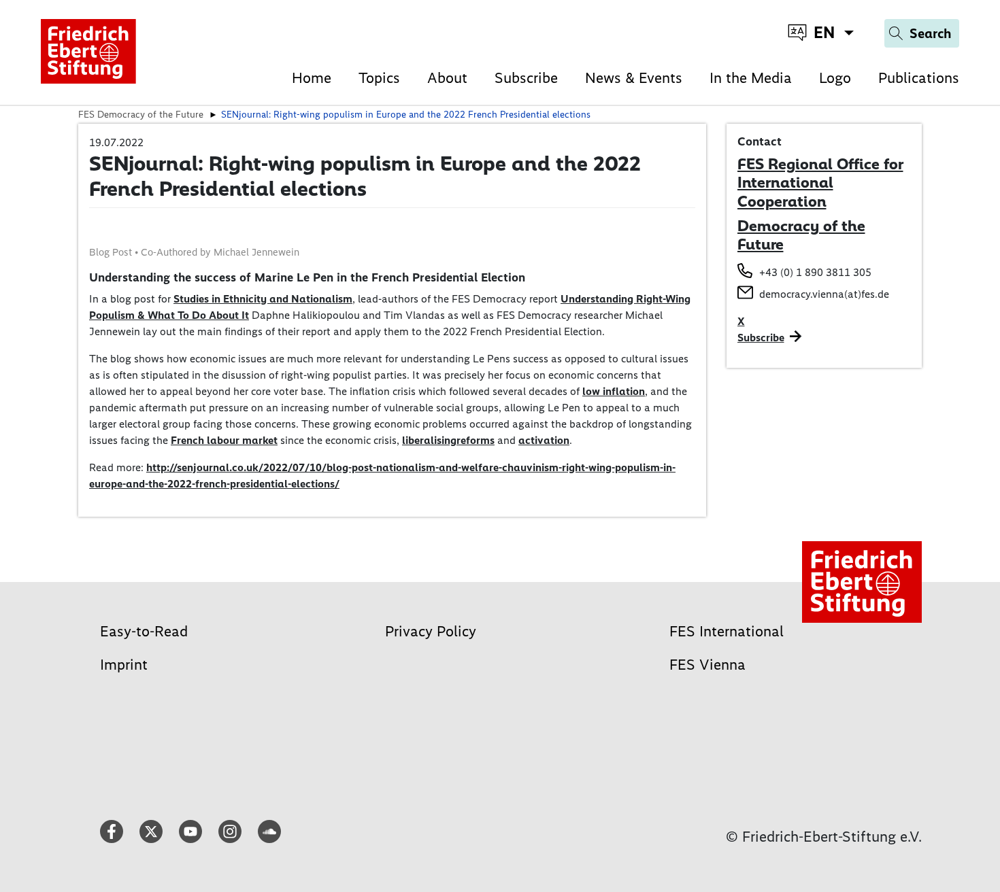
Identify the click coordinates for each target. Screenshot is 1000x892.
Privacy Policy (430, 631)
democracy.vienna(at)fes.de (824, 294)
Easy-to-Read (144, 631)
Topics (379, 78)
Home (311, 78)
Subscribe (526, 78)
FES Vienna (707, 664)
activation (543, 440)
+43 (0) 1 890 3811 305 (815, 272)
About (447, 78)
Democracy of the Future (801, 235)
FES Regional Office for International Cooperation (820, 182)
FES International (726, 631)
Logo (835, 78)
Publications (918, 78)
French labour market (224, 440)
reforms (475, 440)
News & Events (633, 78)
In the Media (751, 78)
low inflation (613, 391)
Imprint (124, 664)
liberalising (429, 440)
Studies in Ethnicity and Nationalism (262, 298)
